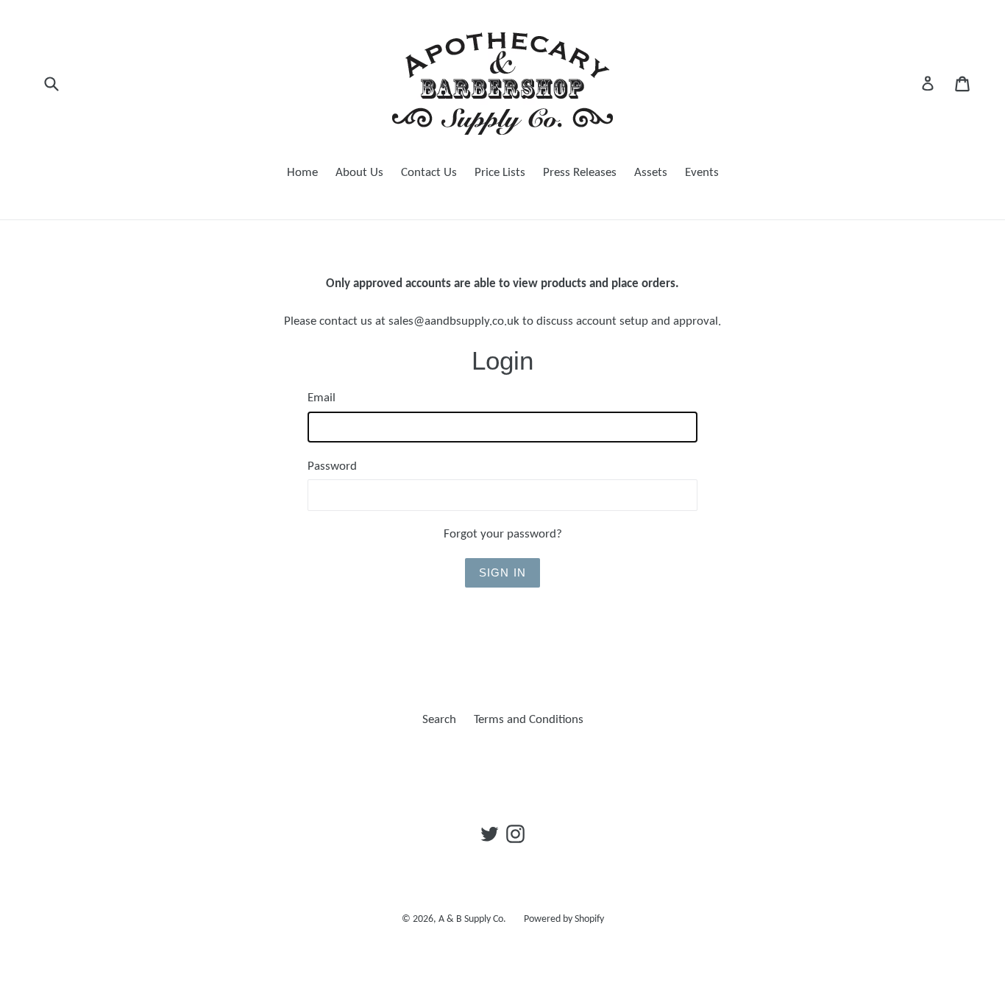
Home (302, 172)
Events (702, 172)
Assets (650, 172)
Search (439, 719)
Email (321, 398)
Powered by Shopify (564, 919)
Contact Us (429, 172)
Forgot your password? (503, 534)
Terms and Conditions (528, 719)
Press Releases (580, 172)
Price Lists (500, 172)
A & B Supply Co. (472, 919)
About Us (359, 172)
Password (332, 466)
